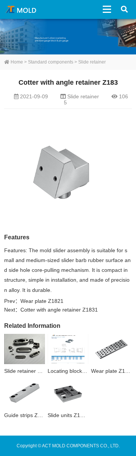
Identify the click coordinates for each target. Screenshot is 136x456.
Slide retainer (92, 62)
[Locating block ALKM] (68, 349)
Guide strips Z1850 (27, 415)
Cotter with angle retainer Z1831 (59, 310)
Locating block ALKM (72, 371)
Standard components (50, 62)
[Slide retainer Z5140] (24, 349)
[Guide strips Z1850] (24, 393)
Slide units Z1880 (68, 415)
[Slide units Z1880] (68, 393)
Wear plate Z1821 (41, 301)
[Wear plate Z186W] (111, 349)
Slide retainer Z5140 (28, 371)
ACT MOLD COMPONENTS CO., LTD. (22, 9)
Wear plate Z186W (113, 371)
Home (16, 62)
